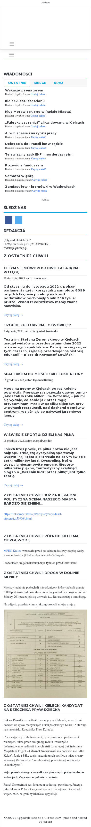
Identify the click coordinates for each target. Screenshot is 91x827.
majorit (47, 821)
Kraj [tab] (58, 83)
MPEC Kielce (12, 551)
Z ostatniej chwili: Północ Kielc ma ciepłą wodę (41, 538)
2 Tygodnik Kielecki (28, 818)
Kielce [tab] (40, 83)
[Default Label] (19, 220)
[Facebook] (9, 220)
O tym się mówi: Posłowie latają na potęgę (41, 270)
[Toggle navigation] (12, 43)
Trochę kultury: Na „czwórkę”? (37, 325)
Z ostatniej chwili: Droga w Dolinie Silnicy (41, 575)
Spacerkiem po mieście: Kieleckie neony (43, 374)
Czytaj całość (38, 94)
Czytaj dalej (13, 315)
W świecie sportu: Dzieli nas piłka (39, 434)
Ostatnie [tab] (17, 83)
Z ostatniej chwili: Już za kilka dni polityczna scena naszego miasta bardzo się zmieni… (40, 499)
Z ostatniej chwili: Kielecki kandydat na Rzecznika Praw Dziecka (43, 707)
